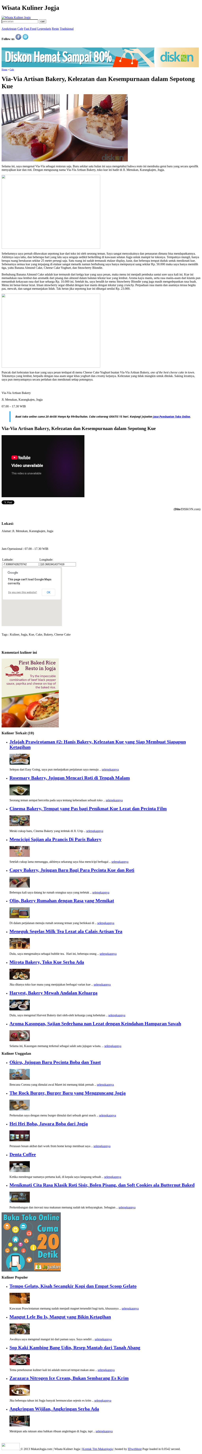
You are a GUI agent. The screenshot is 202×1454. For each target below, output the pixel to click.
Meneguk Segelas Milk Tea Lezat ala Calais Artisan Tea (65, 931)
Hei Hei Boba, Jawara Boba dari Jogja (48, 1123)
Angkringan (9, 28)
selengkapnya (110, 769)
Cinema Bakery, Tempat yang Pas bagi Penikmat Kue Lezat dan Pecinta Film (88, 808)
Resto (55, 28)
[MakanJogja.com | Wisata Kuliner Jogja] (16, 17)
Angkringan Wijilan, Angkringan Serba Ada (54, 1408)
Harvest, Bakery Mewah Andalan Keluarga (53, 992)
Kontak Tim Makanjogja (97, 1449)
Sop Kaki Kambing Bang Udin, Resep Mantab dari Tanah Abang (74, 1347)
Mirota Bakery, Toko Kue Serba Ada (46, 962)
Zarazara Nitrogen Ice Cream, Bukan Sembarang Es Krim (69, 1378)
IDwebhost (135, 1449)
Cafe (20, 28)
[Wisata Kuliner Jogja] (11, 1449)
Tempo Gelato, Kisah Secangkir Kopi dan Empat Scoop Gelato (73, 1286)
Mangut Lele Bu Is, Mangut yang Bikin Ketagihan (60, 1316)
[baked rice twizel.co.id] (30, 726)
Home (4, 69)
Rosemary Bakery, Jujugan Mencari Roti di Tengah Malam (69, 777)
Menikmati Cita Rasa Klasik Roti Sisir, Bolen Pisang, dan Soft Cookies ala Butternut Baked (102, 1185)
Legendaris (44, 28)
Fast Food (30, 28)
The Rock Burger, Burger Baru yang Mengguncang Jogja (67, 1093)
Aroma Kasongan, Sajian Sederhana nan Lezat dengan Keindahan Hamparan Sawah (95, 1023)
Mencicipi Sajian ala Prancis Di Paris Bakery (55, 839)
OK (48, 592)
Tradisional (67, 28)
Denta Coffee (22, 1154)
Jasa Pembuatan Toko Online (171, 416)
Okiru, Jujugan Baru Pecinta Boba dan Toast (55, 1062)
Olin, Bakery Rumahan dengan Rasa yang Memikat (61, 900)
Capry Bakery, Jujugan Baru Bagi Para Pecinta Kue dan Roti (71, 870)
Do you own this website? (22, 592)
